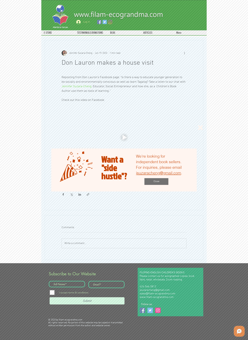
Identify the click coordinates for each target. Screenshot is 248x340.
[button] (200, 127)
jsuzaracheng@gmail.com (158, 172)
